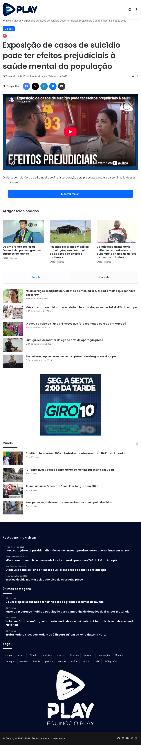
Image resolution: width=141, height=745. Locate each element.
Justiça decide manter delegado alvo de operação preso (64, 340)
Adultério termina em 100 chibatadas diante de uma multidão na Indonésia (76, 453)
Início (8, 20)
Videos (17, 20)
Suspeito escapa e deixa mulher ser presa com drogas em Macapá (71, 356)
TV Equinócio (111, 661)
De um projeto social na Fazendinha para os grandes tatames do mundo (22, 250)
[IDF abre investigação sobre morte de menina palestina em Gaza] (13, 475)
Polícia (36, 661)
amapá (8, 655)
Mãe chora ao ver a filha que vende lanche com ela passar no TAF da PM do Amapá (81, 307)
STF (97, 661)
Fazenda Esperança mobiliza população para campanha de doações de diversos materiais (69, 252)
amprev (21, 655)
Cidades (34, 655)
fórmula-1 (89, 655)
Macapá (119, 655)
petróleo (23, 661)
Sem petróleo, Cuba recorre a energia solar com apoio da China (69, 502)
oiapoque (9, 661)
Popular (36, 277)
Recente (104, 277)
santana (62, 661)
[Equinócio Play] (20, 9)
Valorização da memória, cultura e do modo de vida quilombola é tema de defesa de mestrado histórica (117, 252)
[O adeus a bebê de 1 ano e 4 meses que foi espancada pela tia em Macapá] (13, 329)
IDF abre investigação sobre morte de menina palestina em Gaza (70, 470)
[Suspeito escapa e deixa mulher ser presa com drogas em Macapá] (13, 361)
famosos (74, 655)
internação (104, 655)
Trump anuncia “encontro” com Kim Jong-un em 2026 (62, 486)
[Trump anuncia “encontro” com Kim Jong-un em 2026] (13, 491)
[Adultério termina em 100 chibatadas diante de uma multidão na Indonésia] (13, 458)
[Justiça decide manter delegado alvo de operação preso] (13, 345)
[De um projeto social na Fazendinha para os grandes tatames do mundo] (23, 231)
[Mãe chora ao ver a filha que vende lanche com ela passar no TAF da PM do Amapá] (13, 312)
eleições (47, 655)
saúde (74, 661)
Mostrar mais (69, 193)
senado (86, 661)
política (49, 661)
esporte (61, 655)
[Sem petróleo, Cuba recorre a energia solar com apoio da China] (13, 507)
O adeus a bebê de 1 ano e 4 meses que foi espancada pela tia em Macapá (76, 323)
